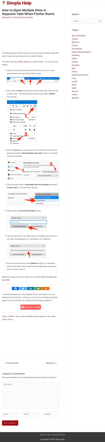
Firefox (11, 316)
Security (75, 91)
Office (74, 85)
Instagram (75, 65)
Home (4, 316)
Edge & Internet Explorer (81, 52)
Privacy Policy (45, 435)
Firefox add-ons (24, 62)
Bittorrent (75, 42)
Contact (62, 435)
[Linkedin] (30, 288)
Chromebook (77, 49)
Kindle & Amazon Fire (80, 75)
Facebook (75, 55)
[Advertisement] (19, 33)
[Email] (38, 288)
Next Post (51, 363)
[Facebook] (15, 288)
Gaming (75, 62)
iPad (73, 68)
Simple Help (19, 3)
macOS (74, 81)
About (54, 435)
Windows (75, 98)
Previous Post (11, 363)
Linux (74, 78)
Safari (74, 88)
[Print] (45, 288)
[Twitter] (23, 288)
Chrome (75, 45)
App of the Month (79, 36)
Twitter (74, 94)
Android (75, 39)
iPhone (74, 72)
